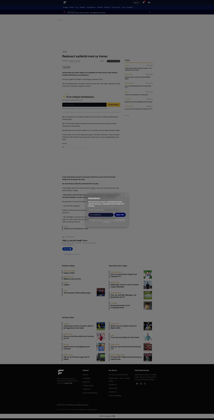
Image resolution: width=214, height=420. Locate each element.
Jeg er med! (120, 215)
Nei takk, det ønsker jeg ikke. (96, 209)
